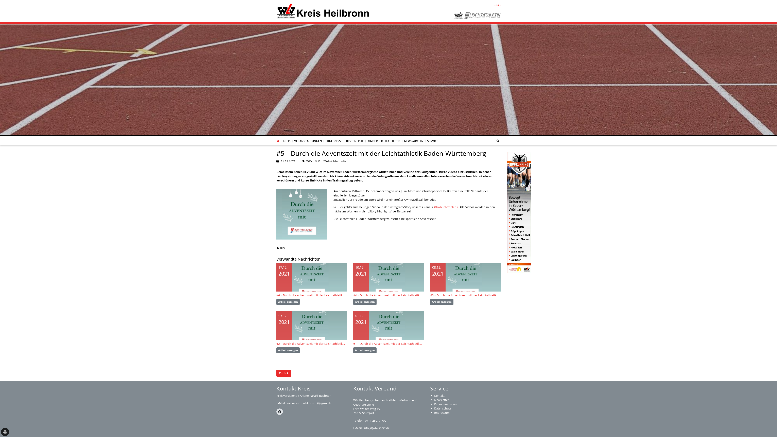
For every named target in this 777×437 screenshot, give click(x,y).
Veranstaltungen (308, 141)
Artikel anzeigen (288, 301)
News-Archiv (414, 141)
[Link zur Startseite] (323, 11)
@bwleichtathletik (446, 207)
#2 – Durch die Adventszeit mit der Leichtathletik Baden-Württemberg (311, 344)
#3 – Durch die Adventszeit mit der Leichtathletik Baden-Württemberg (465, 295)
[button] (286, 137)
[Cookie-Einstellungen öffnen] (5, 432)
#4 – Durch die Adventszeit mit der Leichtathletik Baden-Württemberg (388, 295)
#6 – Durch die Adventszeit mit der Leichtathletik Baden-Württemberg (311, 295)
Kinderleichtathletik (383, 141)
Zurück (284, 373)
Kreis (287, 141)
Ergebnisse (334, 141)
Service (432, 141)
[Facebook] (279, 411)
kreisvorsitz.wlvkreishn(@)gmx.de (309, 403)
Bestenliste (355, 141)
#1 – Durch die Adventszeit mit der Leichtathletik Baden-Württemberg (388, 344)
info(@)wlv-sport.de (376, 428)
